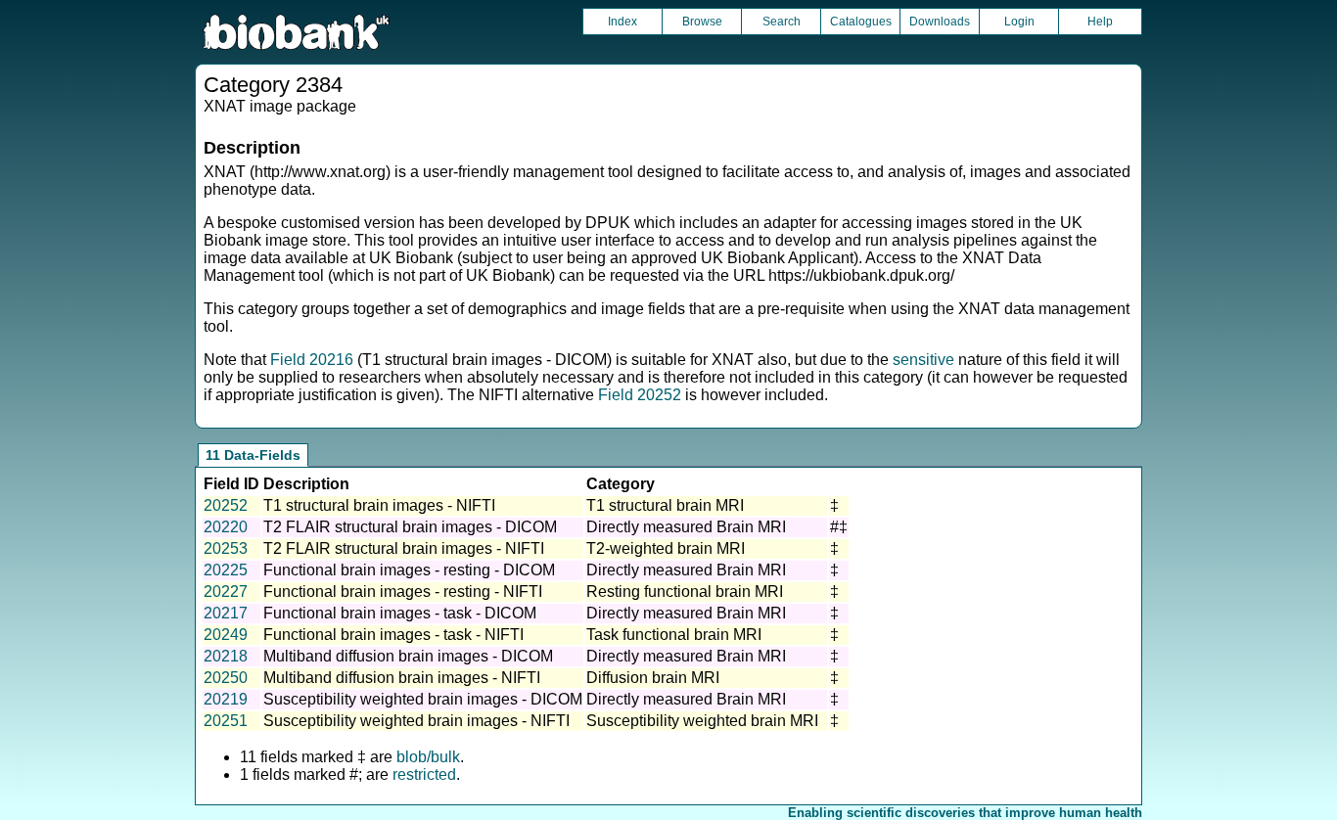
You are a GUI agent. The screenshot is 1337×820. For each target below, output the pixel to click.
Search (781, 21)
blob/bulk (428, 757)
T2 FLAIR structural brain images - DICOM (410, 527)
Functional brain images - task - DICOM (399, 613)
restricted (424, 774)
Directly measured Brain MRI (686, 527)
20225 (226, 570)
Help (1100, 21)
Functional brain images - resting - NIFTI (402, 591)
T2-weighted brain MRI (665, 548)
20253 (226, 548)
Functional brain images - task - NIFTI (393, 634)
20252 (226, 505)
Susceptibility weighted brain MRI (702, 720)
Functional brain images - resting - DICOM (409, 570)
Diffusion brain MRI (652, 677)
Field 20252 (639, 395)
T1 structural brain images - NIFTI (379, 505)
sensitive (923, 359)
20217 (226, 613)
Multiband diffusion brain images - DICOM (408, 656)
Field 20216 (311, 359)
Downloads (939, 21)
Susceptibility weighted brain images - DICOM (422, 699)
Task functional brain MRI (673, 634)
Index (622, 21)
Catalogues (861, 21)
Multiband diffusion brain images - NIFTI (401, 677)
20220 (226, 527)
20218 (226, 656)
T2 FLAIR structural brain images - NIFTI (403, 548)
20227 (226, 591)
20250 (226, 677)
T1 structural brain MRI (665, 505)
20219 (226, 699)
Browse (702, 21)
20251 (226, 720)
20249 (226, 634)
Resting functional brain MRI (684, 591)
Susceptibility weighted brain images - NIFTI (416, 720)
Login (1019, 21)
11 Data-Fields (253, 455)
